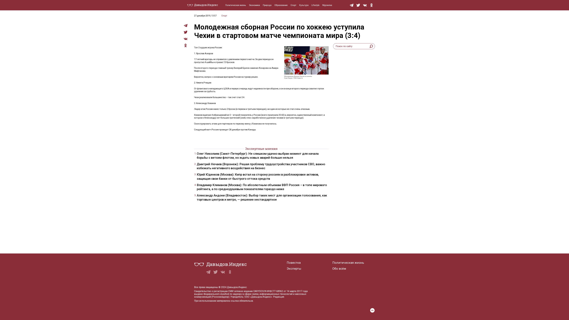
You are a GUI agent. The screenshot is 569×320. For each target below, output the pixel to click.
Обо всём (339, 268)
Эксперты (294, 268)
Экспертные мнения (261, 149)
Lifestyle (315, 5)
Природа (267, 5)
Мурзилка (327, 5)
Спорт (293, 5)
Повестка (294, 262)
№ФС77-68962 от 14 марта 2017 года (287, 291)
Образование (281, 5)
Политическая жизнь (235, 5)
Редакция (278, 296)
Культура (304, 5)
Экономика (254, 5)
